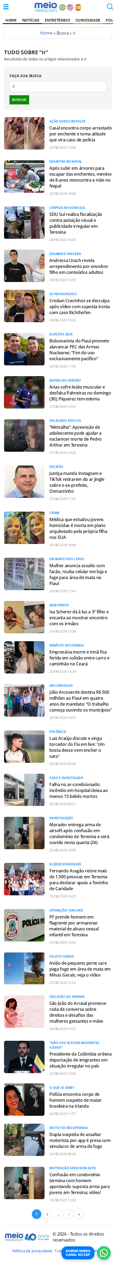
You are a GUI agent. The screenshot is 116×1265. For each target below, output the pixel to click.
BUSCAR (19, 100)
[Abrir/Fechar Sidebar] (6, 7)
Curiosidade (88, 20)
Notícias (30, 20)
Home (11, 20)
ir (74, 33)
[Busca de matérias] (110, 8)
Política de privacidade (32, 1250)
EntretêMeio (57, 20)
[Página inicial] (45, 6)
